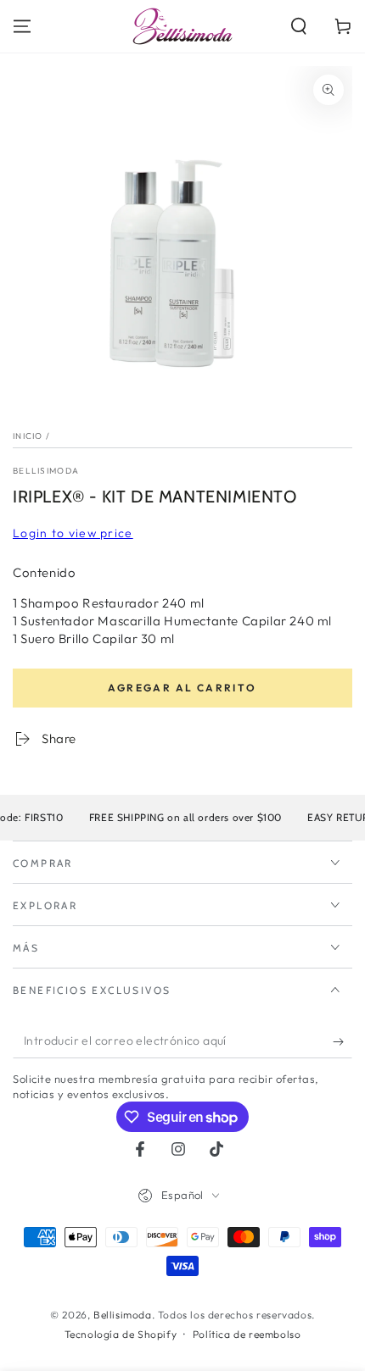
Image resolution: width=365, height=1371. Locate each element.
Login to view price (73, 533)
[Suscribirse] (342, 1041)
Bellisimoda (46, 470)
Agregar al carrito (182, 687)
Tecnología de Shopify (121, 1334)
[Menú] (22, 26)
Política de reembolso (247, 1334)
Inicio (28, 435)
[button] (299, 26)
